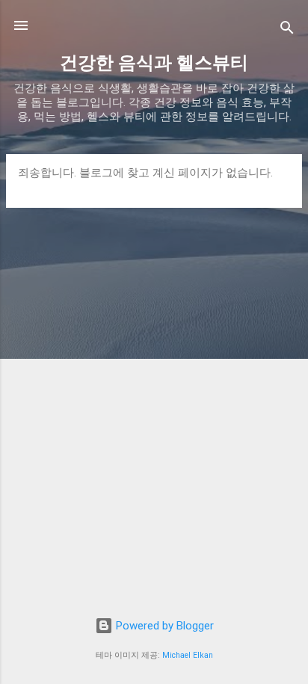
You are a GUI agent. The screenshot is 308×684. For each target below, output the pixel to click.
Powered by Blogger (163, 625)
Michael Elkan (187, 655)
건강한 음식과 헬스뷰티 (154, 62)
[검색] (287, 30)
